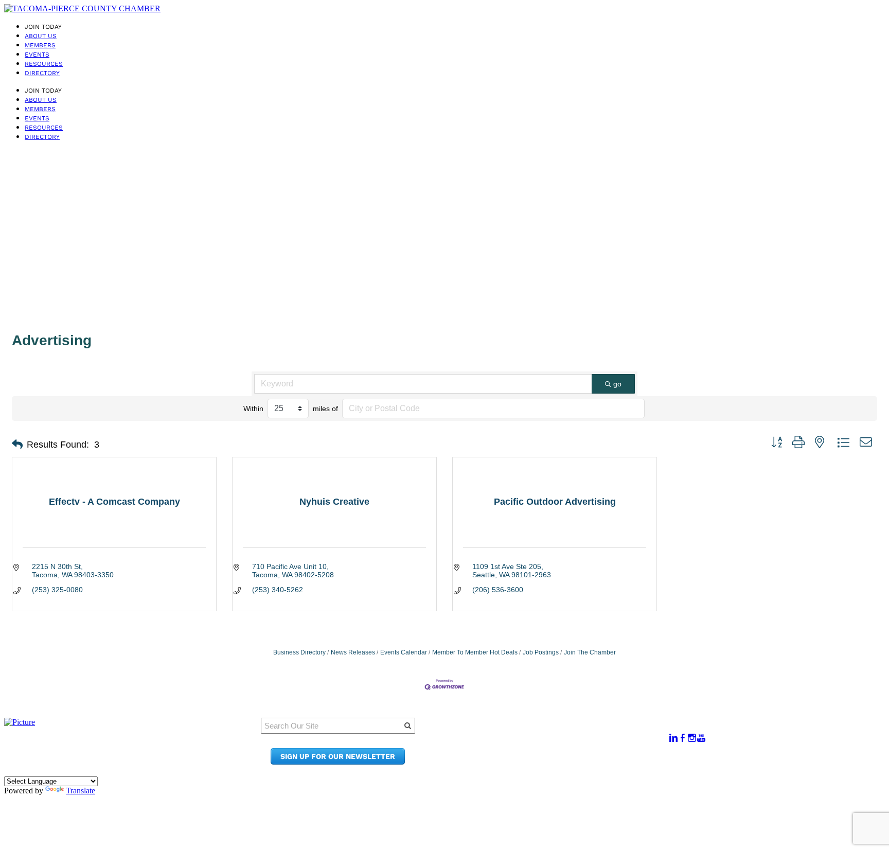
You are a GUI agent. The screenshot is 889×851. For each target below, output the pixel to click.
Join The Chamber (590, 652)
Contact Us (545, 752)
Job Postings (541, 652)
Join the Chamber (559, 762)
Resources (44, 63)
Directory (42, 73)
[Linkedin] (673, 738)
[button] (17, 444)
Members (40, 45)
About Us (41, 36)
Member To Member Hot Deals (475, 652)
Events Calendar (403, 652)
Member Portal (553, 732)
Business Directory (299, 652)
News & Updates (555, 742)
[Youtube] (701, 738)
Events (37, 54)
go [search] (617, 384)
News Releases (353, 652)
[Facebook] (683, 738)
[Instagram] (692, 738)
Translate (80, 790)
